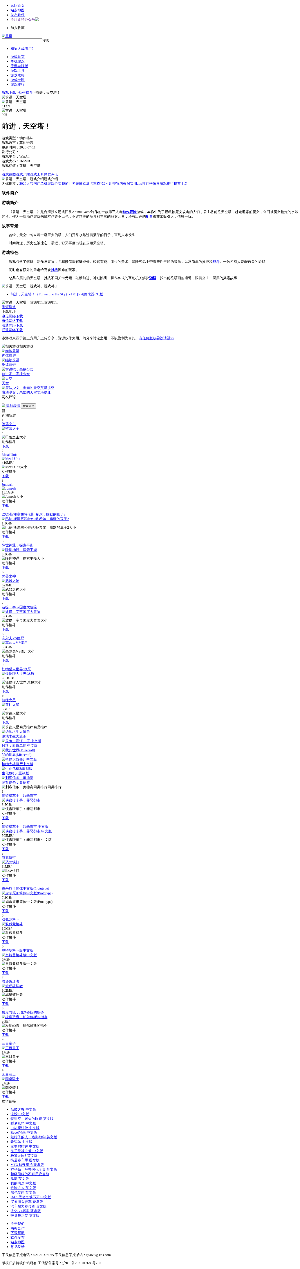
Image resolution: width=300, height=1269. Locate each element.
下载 (5, 446)
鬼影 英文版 (20, 1178)
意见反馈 (18, 1247)
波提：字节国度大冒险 (19, 607)
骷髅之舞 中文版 (23, 1109)
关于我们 (18, 1224)
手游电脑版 (19, 66)
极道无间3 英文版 (24, 1155)
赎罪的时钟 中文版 (25, 1146)
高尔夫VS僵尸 (13, 638)
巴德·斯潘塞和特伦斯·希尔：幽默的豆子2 (33, 514)
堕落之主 (9, 424)
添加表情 (13, 406)
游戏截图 (9, 174)
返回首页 (18, 5)
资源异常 (9, 307)
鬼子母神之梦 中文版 (27, 1151)
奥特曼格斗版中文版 (17, 950)
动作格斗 (26, 92)
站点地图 (18, 10)
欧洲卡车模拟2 (94, 183)
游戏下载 (9, 92)
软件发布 (18, 1237)
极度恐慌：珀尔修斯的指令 (23, 1012)
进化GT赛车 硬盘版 (26, 1211)
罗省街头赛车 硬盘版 (27, 1202)
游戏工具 (18, 70)
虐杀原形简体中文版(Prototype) (25, 888)
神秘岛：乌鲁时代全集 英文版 (34, 1169)
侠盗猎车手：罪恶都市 (19, 795)
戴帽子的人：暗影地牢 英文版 (34, 1137)
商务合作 (18, 1228)
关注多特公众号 (23, 20)
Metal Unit (9, 455)
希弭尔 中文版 (22, 1142)
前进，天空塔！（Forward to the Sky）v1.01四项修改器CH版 (57, 294)
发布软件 (18, 15)
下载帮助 (18, 1233)
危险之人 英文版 (23, 1188)
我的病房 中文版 (23, 1183)
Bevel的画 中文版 (24, 1132)
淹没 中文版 (20, 1114)
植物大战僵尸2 (22, 49)
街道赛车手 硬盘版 (25, 1160)
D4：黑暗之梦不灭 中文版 (31, 1197)
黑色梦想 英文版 (23, 1192)
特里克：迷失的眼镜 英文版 (32, 1119)
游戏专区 (18, 80)
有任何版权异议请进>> (156, 338)
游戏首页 (18, 57)
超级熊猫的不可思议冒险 (30, 1174)
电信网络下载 (12, 316)
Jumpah (7, 484)
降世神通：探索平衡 (17, 545)
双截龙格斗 (10, 919)
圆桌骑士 (9, 1074)
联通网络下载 (12, 325)
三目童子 (9, 1043)
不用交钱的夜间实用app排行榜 (129, 183)
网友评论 (51, 174)
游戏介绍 (23, 174)
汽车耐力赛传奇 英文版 (29, 1206)
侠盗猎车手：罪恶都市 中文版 (25, 826)
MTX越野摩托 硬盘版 (27, 1165)
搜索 (45, 40)
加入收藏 (18, 28)
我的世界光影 (72, 183)
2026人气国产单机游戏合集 (40, 183)
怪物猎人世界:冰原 (16, 669)
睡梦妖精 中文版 (23, 1123)
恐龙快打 (9, 857)
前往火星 (9, 700)
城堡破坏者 (10, 981)
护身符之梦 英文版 (25, 1215)
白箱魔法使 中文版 (25, 1128)
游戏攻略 (18, 75)
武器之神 (9, 576)
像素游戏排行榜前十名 (170, 183)
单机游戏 (18, 61)
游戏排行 (18, 84)
